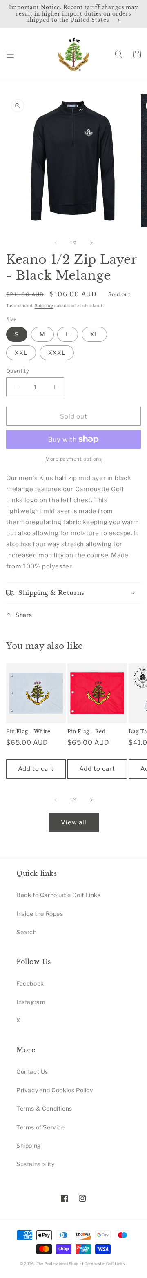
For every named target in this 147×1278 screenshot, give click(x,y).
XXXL (56, 352)
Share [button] (24, 614)
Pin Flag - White (28, 731)
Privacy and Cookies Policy (54, 1090)
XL (94, 334)
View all (74, 822)
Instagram (30, 1001)
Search (26, 931)
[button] (10, 54)
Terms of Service (40, 1127)
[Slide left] (56, 243)
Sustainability (35, 1163)
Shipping (44, 305)
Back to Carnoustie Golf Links (58, 894)
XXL (21, 352)
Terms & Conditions (44, 1108)
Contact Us (32, 1071)
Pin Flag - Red (86, 731)
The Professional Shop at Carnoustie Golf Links (81, 1264)
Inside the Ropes (39, 913)
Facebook (30, 983)
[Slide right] (91, 243)
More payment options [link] (73, 459)
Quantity (17, 370)
